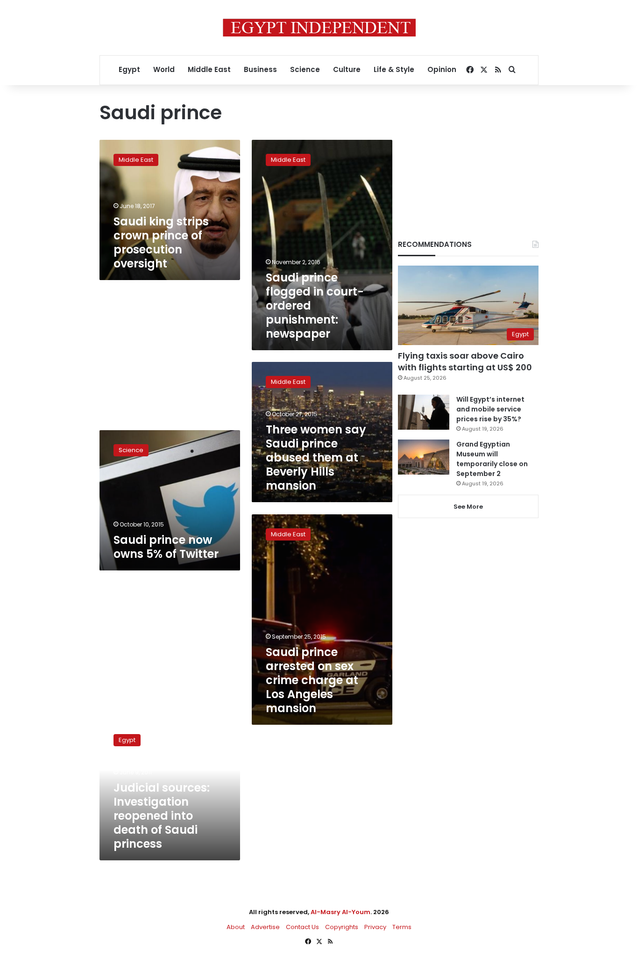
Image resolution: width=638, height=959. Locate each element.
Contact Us (302, 927)
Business (260, 69)
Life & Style (394, 69)
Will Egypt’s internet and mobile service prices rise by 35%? (490, 409)
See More (468, 506)
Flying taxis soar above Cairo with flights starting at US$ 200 (465, 361)
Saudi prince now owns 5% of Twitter (166, 547)
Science (305, 69)
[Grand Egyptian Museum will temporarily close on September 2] (423, 457)
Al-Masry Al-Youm (340, 912)
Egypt (129, 69)
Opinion (441, 69)
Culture (347, 69)
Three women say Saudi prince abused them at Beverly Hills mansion (316, 457)
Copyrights (341, 927)
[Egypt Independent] (319, 27)
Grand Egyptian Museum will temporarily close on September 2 (492, 459)
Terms (401, 927)
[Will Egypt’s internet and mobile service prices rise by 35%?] (423, 412)
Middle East (209, 69)
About (236, 927)
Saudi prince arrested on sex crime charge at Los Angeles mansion (312, 680)
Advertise (265, 927)
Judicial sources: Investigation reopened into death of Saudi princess (161, 815)
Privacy (375, 927)
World (164, 69)
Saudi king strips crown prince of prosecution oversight (161, 242)
